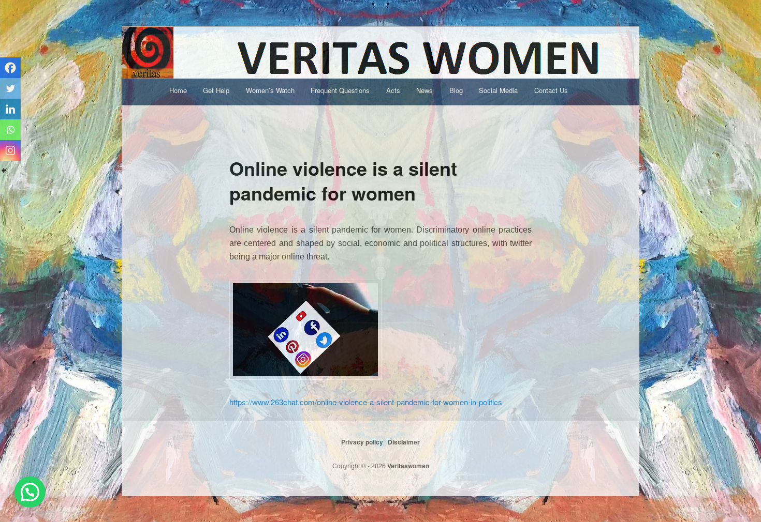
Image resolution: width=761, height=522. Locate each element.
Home (178, 90)
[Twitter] (10, 88)
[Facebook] (10, 67)
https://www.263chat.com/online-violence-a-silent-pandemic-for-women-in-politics (365, 401)
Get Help (216, 90)
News (424, 90)
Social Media (498, 90)
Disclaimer (404, 442)
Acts (393, 90)
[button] (30, 492)
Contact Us (551, 90)
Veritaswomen (407, 465)
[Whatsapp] (10, 129)
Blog (456, 90)
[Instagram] (10, 150)
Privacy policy (362, 442)
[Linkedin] (10, 109)
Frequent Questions (340, 90)
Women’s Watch (270, 90)
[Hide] (4, 170)
